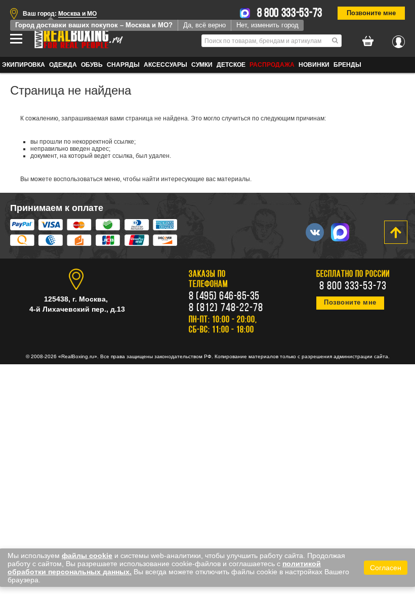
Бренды (347, 64)
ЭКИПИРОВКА (23, 64)
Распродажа (272, 64)
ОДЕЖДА (63, 64)
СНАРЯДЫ (123, 64)
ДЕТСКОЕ (231, 64)
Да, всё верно (204, 25)
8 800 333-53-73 (290, 14)
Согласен (385, 568)
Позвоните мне (371, 13)
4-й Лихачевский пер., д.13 (77, 309)
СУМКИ (202, 64)
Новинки (314, 64)
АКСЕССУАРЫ (165, 64)
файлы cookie (87, 555)
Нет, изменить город (267, 25)
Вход (398, 38)
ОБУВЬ (92, 64)
